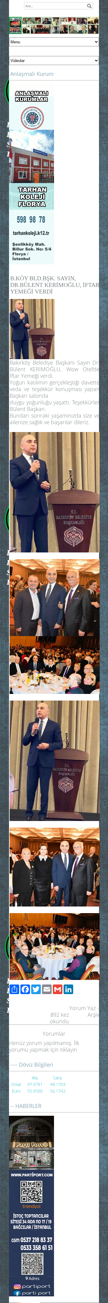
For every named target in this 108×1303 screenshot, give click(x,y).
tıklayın (68, 1049)
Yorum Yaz (82, 1008)
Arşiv (93, 1014)
